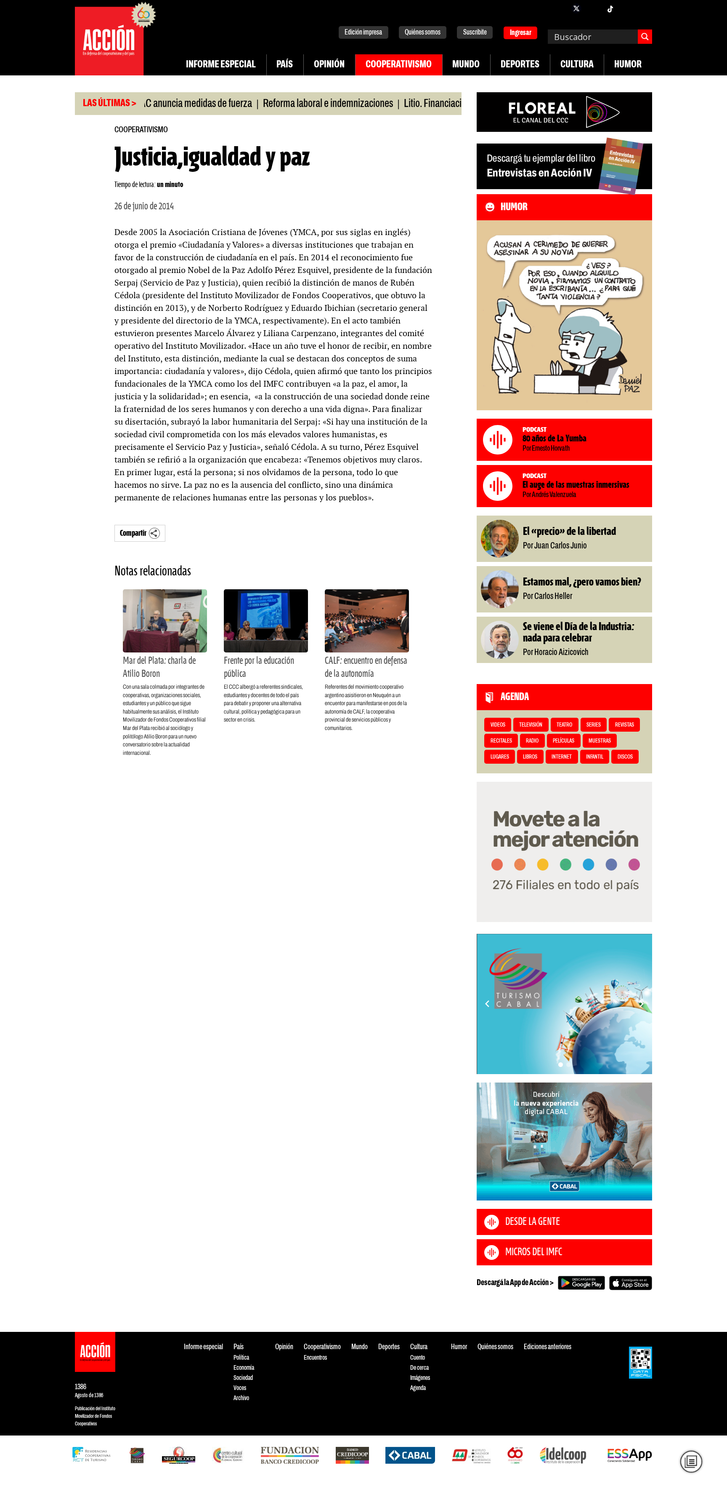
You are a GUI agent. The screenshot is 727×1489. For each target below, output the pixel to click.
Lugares (500, 757)
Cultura (577, 65)
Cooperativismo (399, 65)
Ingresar (520, 33)
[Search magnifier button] (645, 36)
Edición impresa (363, 32)
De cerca (419, 1368)
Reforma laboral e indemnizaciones (292, 104)
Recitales (501, 741)
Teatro (564, 725)
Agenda (418, 1388)
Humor (628, 65)
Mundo (466, 65)
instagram (593, 8)
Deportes (520, 65)
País (284, 65)
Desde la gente (532, 1222)
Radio (532, 741)
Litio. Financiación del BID (416, 104)
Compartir (133, 533)
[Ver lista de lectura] (691, 1461)
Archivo (241, 1398)
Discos (625, 757)
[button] (560, 1064)
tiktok (610, 8)
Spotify (643, 8)
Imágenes (420, 1378)
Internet (562, 757)
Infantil (594, 757)
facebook (559, 8)
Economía (243, 1368)
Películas (563, 741)
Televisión (530, 725)
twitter (576, 8)
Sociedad (243, 1378)
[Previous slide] (487, 1003)
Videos (498, 725)
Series (593, 725)
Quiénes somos (422, 32)
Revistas (624, 725)
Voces (239, 1388)
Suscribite (475, 32)
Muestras (600, 741)
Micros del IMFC (533, 1252)
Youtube (627, 8)
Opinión (329, 65)
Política (241, 1358)
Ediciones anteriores (547, 1347)
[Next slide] (641, 1003)
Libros (530, 757)
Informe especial (221, 65)
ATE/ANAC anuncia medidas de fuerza (145, 104)
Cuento (417, 1358)
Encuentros (315, 1358)
